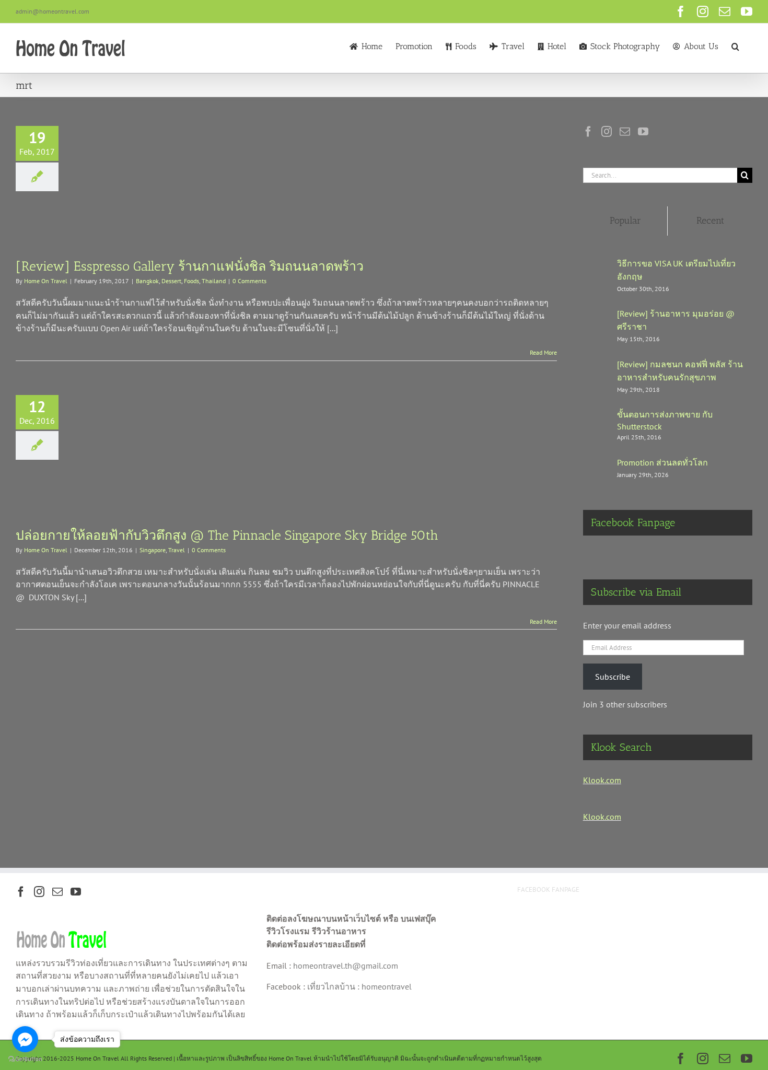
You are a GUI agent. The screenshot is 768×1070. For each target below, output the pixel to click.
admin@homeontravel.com (52, 11)
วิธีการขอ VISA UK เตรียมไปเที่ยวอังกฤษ (676, 270)
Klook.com (602, 780)
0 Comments (249, 281)
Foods (191, 281)
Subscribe (612, 676)
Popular (625, 220)
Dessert (171, 281)
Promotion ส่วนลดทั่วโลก (662, 462)
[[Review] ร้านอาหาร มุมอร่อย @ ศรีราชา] (596, 323)
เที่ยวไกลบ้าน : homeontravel (359, 986)
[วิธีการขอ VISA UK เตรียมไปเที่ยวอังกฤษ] (596, 273)
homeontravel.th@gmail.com (345, 965)
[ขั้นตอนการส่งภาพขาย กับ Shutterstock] (596, 423)
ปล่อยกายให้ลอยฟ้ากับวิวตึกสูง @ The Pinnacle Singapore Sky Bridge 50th (227, 535)
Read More (543, 352)
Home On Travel (45, 281)
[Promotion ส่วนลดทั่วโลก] (596, 467)
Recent (710, 220)
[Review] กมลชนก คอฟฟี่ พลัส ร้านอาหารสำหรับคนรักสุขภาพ (680, 370)
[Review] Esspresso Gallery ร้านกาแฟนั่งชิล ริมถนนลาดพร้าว (190, 266)
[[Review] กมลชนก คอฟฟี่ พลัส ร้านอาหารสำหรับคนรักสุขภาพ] (596, 373)
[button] (735, 45)
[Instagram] (606, 131)
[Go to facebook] (25, 1039)
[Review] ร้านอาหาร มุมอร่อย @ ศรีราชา (676, 320)
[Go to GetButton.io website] (25, 1059)
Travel (176, 550)
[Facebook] (588, 131)
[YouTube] (643, 131)
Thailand (214, 281)
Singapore (152, 550)
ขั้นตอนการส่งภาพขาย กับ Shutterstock (665, 420)
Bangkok (147, 281)
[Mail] (625, 131)
